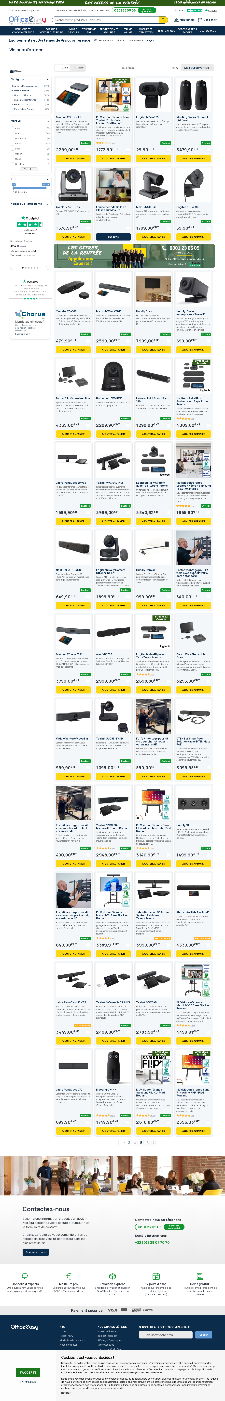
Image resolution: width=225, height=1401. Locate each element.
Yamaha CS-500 (66, 311)
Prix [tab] (13, 179)
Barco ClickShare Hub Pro (73, 398)
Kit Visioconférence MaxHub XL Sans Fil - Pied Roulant (112, 915)
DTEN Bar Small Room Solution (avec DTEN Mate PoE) (193, 741)
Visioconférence (135, 40)
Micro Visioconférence (28, 109)
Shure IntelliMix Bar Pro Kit (193, 912)
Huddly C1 (182, 825)
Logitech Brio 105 (147, 117)
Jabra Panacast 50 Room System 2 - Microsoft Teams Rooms (152, 915)
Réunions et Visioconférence (111, 40)
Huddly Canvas (145, 570)
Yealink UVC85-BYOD (109, 738)
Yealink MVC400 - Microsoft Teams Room (111, 826)
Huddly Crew (144, 311)
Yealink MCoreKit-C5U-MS (113, 1002)
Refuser (65, 1392)
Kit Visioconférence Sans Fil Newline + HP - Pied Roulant (192, 1092)
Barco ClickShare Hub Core (190, 655)
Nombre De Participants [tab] (26, 204)
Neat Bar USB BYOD (68, 570)
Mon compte (187, 19)
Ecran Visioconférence (28, 104)
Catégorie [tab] (17, 79)
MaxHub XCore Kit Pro (70, 117)
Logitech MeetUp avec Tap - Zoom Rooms (151, 655)
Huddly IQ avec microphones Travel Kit (191, 312)
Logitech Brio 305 (187, 207)
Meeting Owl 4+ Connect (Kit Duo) (192, 118)
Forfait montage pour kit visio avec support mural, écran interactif (72, 915)
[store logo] (27, 20)
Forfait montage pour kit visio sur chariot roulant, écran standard (72, 828)
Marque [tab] (16, 121)
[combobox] (110, 20)
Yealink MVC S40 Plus (110, 482)
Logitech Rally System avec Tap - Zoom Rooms (152, 484)
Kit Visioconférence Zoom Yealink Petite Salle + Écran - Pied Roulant (113, 120)
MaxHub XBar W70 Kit (70, 654)
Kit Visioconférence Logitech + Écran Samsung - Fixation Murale (193, 485)
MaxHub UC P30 (146, 207)
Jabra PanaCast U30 (69, 1089)
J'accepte (28, 1372)
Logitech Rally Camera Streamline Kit (111, 571)
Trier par (174, 67)
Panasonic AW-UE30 (109, 398)
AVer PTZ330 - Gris (68, 207)
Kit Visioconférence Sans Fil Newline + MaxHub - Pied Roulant (153, 828)
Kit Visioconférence (28, 95)
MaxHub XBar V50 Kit (109, 311)
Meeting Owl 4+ (106, 1089)
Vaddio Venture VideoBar (72, 738)
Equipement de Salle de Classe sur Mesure (111, 208)
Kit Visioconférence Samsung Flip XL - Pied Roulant (150, 1092)
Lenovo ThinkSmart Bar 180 (151, 400)
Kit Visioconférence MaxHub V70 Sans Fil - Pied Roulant (193, 1005)
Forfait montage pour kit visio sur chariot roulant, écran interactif (152, 741)
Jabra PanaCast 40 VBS (71, 482)
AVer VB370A (104, 654)
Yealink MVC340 (146, 1002)
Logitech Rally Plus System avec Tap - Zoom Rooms (192, 401)
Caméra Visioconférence (28, 100)
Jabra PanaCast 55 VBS (71, 1002)
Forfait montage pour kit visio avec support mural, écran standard (192, 573)
